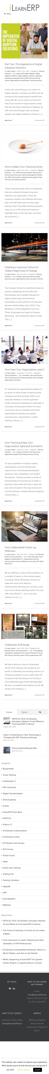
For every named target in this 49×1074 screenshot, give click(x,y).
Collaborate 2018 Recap (17, 644)
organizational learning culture (26, 279)
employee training (19, 78)
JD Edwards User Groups (13, 843)
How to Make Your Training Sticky (24, 166)
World (41, 561)
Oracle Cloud (9, 855)
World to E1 (8, 564)
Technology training (26, 454)
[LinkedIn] (14, 988)
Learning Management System (32, 175)
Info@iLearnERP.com (37, 994)
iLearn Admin (11, 71)
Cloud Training (9, 775)
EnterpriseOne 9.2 (17, 559)
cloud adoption (38, 651)
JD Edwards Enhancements (15, 830)
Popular (9, 712)
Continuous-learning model (31, 276)
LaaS (31, 375)
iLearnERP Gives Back (12, 812)
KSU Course (8, 849)
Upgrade (6, 886)
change (18, 276)
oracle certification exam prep (25, 561)
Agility (18, 73)
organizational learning (12, 380)
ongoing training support (29, 177)
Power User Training (12, 867)
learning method (26, 378)
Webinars (7, 905)
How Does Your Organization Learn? (24, 369)
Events (6, 806)
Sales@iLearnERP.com (12, 1023)
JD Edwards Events (11, 836)
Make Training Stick (14, 177)
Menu (9, 14)
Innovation (25, 375)
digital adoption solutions (26, 76)
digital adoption (30, 73)
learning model (38, 378)
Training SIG (8, 874)
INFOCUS (7, 818)
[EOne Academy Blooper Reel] (6, 748)
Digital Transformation (13, 793)
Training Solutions (11, 375)
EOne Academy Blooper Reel (24, 748)
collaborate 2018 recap (20, 653)
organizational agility (12, 454)
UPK (37, 561)
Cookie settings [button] (23, 1069)
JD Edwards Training (31, 172)
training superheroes (31, 655)
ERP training (30, 78)
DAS (22, 73)
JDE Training (9, 655)
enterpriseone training (31, 559)
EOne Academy (9, 799)
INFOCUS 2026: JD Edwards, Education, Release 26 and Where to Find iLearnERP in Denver (28, 721)
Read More (8, 120)
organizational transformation (20, 80)
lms (6, 177)
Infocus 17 (7, 824)
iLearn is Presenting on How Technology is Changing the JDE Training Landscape (22, 736)
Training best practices (18, 179)
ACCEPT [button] (37, 1070)
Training (40, 279)
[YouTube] (10, 988)
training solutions (36, 80)
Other (5, 861)
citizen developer (32, 557)
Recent (24, 712)
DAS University (9, 787)
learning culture (16, 175)
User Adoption (9, 898)
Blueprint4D (8, 768)
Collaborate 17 (9, 781)
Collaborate (8, 653)
